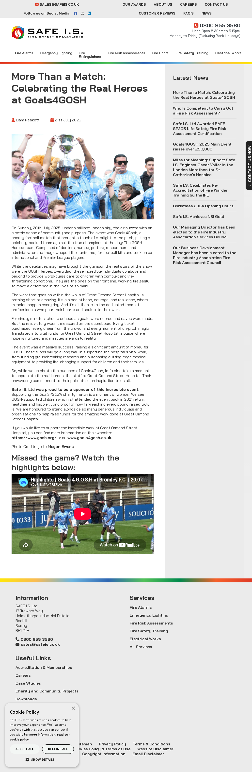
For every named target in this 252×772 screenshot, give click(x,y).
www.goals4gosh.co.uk (89, 437)
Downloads (26, 698)
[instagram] (82, 13)
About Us (163, 4)
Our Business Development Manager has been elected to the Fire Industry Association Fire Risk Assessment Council (204, 255)
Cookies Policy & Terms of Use (101, 748)
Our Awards (134, 4)
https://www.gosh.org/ (34, 437)
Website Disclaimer (155, 748)
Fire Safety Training (191, 53)
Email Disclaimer (148, 753)
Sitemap (84, 743)
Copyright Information (104, 753)
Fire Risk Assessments (126, 53)
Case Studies (28, 683)
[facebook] (75, 13)
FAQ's (188, 13)
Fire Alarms (24, 53)
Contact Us (216, 4)
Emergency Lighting (56, 53)
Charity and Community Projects (47, 691)
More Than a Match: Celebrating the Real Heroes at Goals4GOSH (204, 95)
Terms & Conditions (151, 743)
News (207, 13)
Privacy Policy (112, 743)
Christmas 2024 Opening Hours (203, 205)
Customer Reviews (157, 13)
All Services (141, 646)
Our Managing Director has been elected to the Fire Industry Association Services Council (204, 232)
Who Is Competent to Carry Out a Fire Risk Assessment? (203, 110)
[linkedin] (89, 13)
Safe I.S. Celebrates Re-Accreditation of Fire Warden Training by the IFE (200, 190)
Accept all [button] (25, 749)
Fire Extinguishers (90, 55)
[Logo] (47, 32)
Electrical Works (228, 53)
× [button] (73, 708)
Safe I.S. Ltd (23, 389)
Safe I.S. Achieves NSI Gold (198, 216)
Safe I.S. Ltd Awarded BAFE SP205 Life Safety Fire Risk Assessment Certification (199, 128)
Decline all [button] (58, 749)
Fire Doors (160, 53)
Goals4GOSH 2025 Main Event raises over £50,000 (202, 146)
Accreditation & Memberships (44, 667)
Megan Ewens (61, 446)
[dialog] (42, 735)
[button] (42, 759)
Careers (188, 4)
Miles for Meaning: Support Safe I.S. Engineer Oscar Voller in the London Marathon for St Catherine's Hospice (204, 167)
